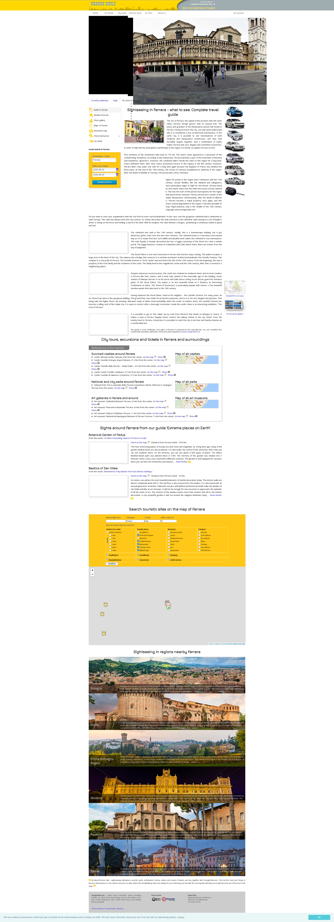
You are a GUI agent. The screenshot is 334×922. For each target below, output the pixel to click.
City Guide (122, 13)
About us (120, 909)
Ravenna (97, 834)
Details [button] (181, 917)
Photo (161, 357)
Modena (96, 798)
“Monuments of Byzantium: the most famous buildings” (128, 471)
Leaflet (210, 644)
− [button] (92, 574)
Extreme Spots (135, 13)
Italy (115, 100)
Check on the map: (139, 442)
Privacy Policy (110, 909)
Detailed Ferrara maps (235, 296)
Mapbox (217, 644)
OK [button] (319, 917)
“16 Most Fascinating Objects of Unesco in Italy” (125, 438)
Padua (95, 871)
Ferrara (150, 100)
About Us (162, 13)
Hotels (95, 13)
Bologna (96, 688)
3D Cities (148, 13)
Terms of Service (97, 909)
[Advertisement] (108, 55)
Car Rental (108, 13)
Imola (95, 725)
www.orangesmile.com (191, 332)
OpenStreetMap (227, 644)
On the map (148, 357)
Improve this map (239, 644)
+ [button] (92, 570)
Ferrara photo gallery (234, 314)
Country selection (99, 100)
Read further (182, 461)
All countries (239, 13)
